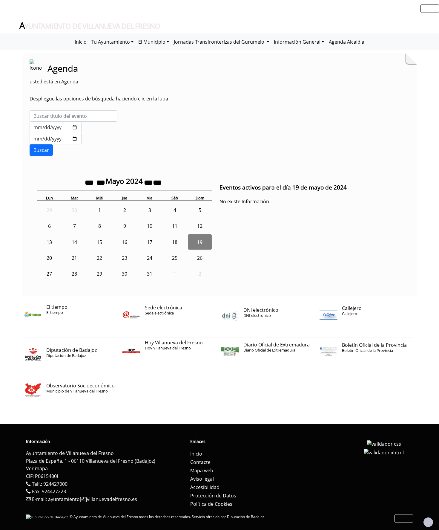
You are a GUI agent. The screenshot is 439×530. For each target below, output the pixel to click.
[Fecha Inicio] (56, 127)
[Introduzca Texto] (73, 116)
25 (174, 258)
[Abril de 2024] (101, 182)
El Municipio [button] (151, 42)
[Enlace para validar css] (384, 443)
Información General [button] (297, 42)
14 (74, 242)
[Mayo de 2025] (149, 182)
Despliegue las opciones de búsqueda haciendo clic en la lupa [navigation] (99, 98)
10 (149, 226)
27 (49, 274)
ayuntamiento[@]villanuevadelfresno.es (92, 499)
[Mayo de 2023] (89, 182)
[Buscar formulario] (41, 150)
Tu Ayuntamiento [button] (110, 42)
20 (49, 258)
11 (174, 226)
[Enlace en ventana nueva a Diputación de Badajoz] (48, 516)
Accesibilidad (205, 487)
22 (99, 258)
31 (149, 274)
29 (99, 274)
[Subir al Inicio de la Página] (428, 522)
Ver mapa (37, 468)
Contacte (200, 462)
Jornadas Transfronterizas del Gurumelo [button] (219, 42)
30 (124, 274)
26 (199, 258)
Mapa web (201, 470)
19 (199, 242)
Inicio (81, 42)
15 (99, 242)
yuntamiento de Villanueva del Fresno (89, 26)
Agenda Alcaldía (346, 42)
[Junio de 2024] (157, 182)
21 (74, 258)
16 (124, 242)
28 (74, 274)
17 (149, 242)
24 (149, 258)
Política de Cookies (211, 504)
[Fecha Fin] (56, 138)
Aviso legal (202, 479)
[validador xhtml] (384, 452)
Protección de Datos (213, 495)
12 (199, 226)
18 (174, 242)
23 (124, 258)
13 (49, 242)
